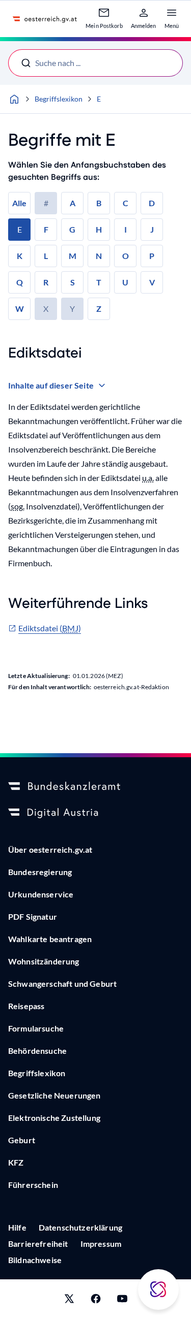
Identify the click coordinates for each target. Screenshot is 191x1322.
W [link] (19, 308)
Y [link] (72, 308)
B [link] (98, 203)
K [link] (19, 256)
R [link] (45, 282)
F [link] (46, 229)
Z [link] (98, 308)
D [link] (152, 203)
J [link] (152, 229)
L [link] (46, 256)
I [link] (125, 229)
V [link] (152, 282)
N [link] (99, 256)
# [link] (46, 203)
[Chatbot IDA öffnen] (158, 1289)
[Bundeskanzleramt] (95, 787)
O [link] (125, 256)
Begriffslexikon (59, 98)
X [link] (45, 308)
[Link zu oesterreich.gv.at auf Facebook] (96, 1301)
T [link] (98, 282)
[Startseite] (14, 99)
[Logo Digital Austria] (95, 813)
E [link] (19, 229)
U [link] (125, 282)
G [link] (72, 229)
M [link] (72, 256)
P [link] (151, 256)
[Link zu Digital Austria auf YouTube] (122, 1301)
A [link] (72, 203)
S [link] (72, 282)
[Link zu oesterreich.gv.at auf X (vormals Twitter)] (69, 1301)
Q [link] (19, 282)
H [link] (99, 229)
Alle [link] (19, 203)
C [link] (125, 203)
